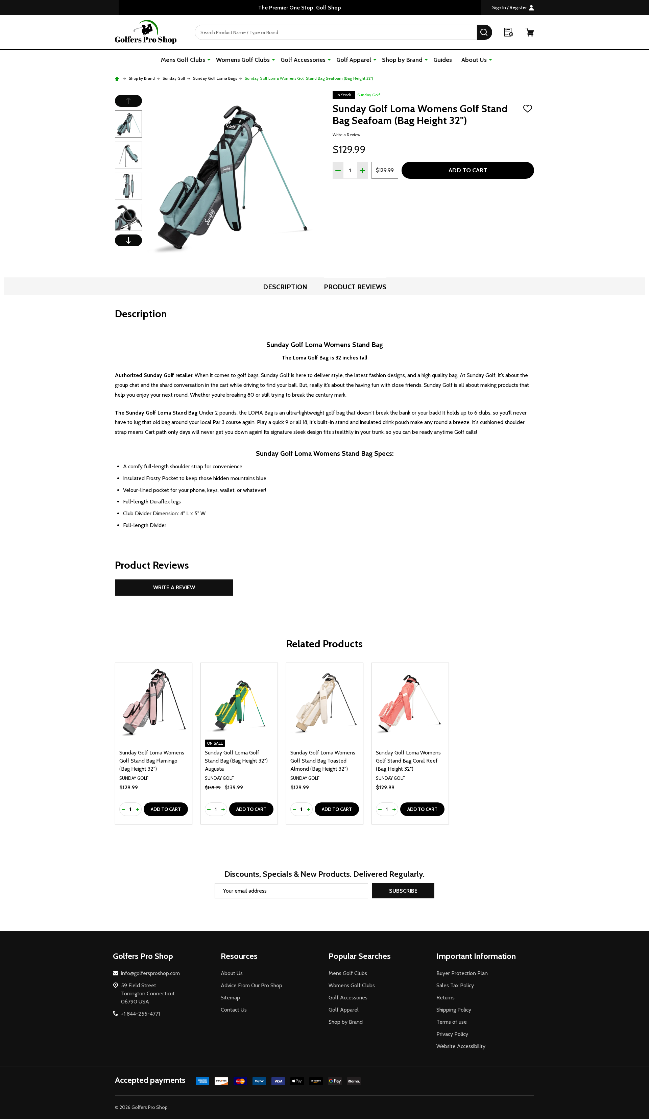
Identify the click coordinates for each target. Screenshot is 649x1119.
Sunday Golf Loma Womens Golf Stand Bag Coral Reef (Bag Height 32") (408, 760)
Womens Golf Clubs (243, 60)
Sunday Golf (368, 94)
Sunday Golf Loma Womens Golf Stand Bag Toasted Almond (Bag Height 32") (322, 760)
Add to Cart (468, 170)
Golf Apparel (353, 60)
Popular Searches (360, 956)
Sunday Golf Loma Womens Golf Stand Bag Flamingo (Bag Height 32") (151, 760)
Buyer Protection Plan (462, 973)
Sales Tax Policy (455, 985)
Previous (128, 101)
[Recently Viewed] (508, 32)
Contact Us (234, 1009)
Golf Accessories (303, 60)
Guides (442, 60)
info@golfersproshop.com (150, 973)
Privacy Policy (452, 1034)
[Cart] (529, 32)
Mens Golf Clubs (183, 60)
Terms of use (451, 1022)
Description (285, 287)
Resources (239, 956)
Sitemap (230, 997)
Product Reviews (355, 287)
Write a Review (346, 134)
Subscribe (403, 891)
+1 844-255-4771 (140, 1014)
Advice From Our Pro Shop (251, 985)
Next (128, 240)
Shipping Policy (453, 1009)
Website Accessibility (460, 1046)
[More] (209, 59)
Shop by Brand (402, 60)
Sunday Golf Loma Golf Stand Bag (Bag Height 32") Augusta (236, 760)
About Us (474, 60)
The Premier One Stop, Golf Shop (299, 7)
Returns (445, 997)
